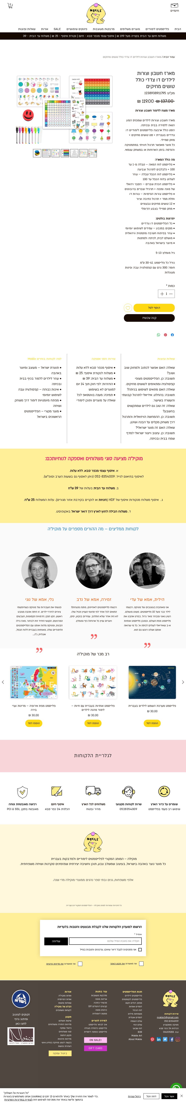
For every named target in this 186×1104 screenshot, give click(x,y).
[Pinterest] (152, 1039)
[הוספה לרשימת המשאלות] (128, 308)
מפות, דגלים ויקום (134, 1002)
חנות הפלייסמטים (132, 991)
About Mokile (135, 1039)
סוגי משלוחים (65, 1031)
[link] (10, 5)
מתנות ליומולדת (99, 1013)
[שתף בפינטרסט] (165, 335)
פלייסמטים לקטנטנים (132, 999)
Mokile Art (137, 1035)
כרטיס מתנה (101, 1010)
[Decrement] (171, 294)
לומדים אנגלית (135, 1017)
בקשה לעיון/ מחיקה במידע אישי (56, 1042)
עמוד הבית (169, 57)
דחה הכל (151, 1096)
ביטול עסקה (65, 1028)
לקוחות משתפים (63, 1010)
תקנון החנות (65, 1035)
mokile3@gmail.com (168, 1017)
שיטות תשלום (65, 1020)
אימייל (138, 934)
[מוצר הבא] (3, 682)
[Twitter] (165, 1039)
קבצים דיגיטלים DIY (97, 1006)
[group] (93, 695)
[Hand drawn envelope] (174, 5)
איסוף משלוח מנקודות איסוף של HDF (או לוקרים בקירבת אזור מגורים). (107, 500)
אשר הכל (169, 1096)
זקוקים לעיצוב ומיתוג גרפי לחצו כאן (21, 1019)
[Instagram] (178, 1039)
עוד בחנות (101, 991)
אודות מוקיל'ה (64, 995)
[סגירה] (181, 1096)
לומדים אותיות (135, 1006)
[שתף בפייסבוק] (172, 335)
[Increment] (162, 294)
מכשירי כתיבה (100, 1002)
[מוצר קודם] (183, 682)
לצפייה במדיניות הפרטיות (18, 1099)
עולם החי (137, 1024)
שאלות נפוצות (64, 1002)
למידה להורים (99, 1020)
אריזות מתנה (101, 999)
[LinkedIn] (159, 1039)
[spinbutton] (166, 294)
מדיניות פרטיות (64, 1038)
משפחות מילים (135, 1013)
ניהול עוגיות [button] (134, 1096)
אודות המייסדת (64, 999)
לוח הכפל (137, 1010)
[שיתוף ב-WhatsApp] (158, 335)
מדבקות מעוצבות (99, 995)
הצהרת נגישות (64, 1046)
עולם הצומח (136, 1021)
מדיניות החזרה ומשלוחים (59, 1024)
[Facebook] (171, 1039)
